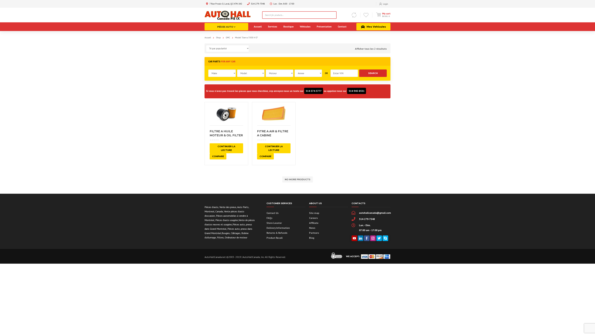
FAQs (269, 217)
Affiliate (313, 222)
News (312, 227)
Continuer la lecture (226, 148)
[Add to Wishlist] (244, 109)
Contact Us (273, 212)
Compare (218, 156)
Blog (311, 237)
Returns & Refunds (277, 232)
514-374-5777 (314, 90)
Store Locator (274, 222)
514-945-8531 (356, 90)
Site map (314, 212)
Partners (314, 232)
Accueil (208, 37)
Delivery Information (278, 227)
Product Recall (275, 237)
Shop (218, 37)
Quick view (226, 113)
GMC (228, 37)
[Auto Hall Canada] (228, 14)
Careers (313, 217)
